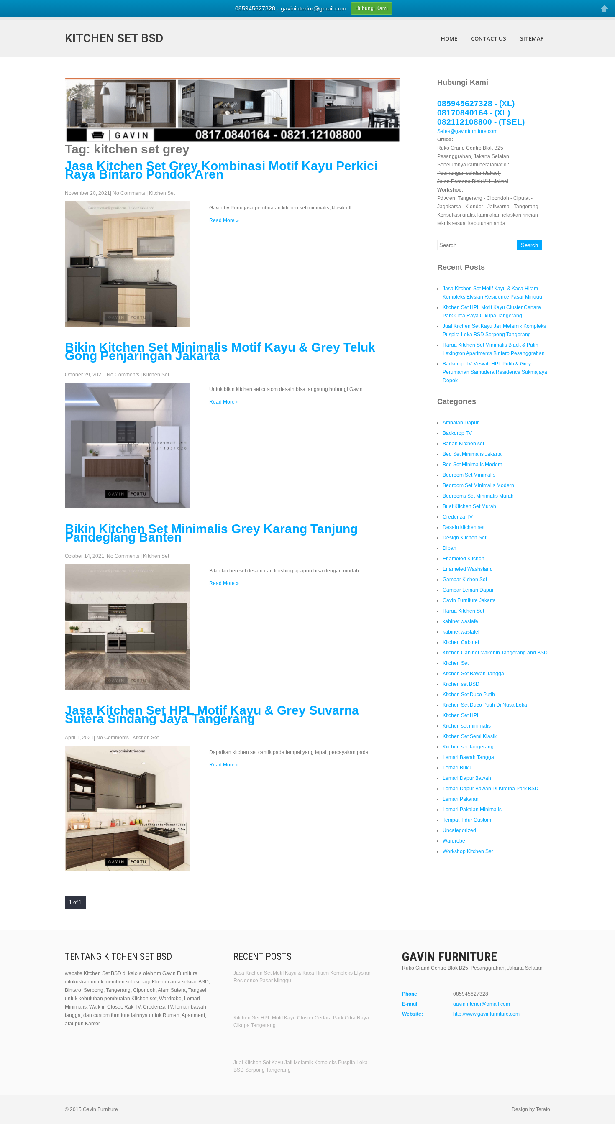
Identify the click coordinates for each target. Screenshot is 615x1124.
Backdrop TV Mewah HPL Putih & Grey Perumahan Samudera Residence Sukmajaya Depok (495, 372)
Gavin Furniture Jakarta (469, 600)
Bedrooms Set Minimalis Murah (478, 496)
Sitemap (532, 38)
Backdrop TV (457, 433)
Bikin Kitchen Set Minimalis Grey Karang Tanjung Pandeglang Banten (211, 533)
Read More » (224, 220)
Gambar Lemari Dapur (468, 590)
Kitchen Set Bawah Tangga (473, 674)
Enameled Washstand (468, 569)
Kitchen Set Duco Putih (469, 694)
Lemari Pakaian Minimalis (472, 809)
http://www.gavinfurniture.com (486, 1014)
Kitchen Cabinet (461, 642)
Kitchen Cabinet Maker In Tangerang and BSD (495, 653)
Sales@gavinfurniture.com (467, 131)
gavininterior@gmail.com (481, 1004)
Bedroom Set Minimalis (469, 475)
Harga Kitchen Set (463, 611)
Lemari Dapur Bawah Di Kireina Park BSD (490, 789)
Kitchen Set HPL (461, 715)
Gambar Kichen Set (465, 579)
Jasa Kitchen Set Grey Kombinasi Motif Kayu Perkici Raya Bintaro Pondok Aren (221, 170)
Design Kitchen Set (464, 538)
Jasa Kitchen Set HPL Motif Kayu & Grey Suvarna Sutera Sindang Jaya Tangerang (212, 714)
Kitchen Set (162, 193)
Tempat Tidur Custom (467, 820)
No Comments (129, 193)
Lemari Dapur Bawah (467, 778)
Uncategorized (459, 830)
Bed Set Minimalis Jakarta (472, 454)
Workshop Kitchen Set (468, 851)
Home (449, 38)
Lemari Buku (457, 768)
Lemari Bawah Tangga (468, 757)
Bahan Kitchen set (463, 444)
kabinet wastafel (461, 632)
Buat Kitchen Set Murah (469, 506)
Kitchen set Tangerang (468, 747)
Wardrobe (454, 841)
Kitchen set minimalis (467, 726)
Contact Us (488, 38)
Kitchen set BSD (461, 684)
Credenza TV (458, 517)
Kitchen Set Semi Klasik (470, 736)
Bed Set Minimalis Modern (472, 464)
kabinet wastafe (460, 621)
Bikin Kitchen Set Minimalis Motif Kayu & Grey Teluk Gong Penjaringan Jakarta (220, 351)
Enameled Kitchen (463, 559)
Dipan (449, 548)
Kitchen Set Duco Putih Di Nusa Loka (485, 705)
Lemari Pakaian (461, 799)
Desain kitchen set (463, 527)
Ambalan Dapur (461, 423)
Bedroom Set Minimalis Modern (478, 485)
